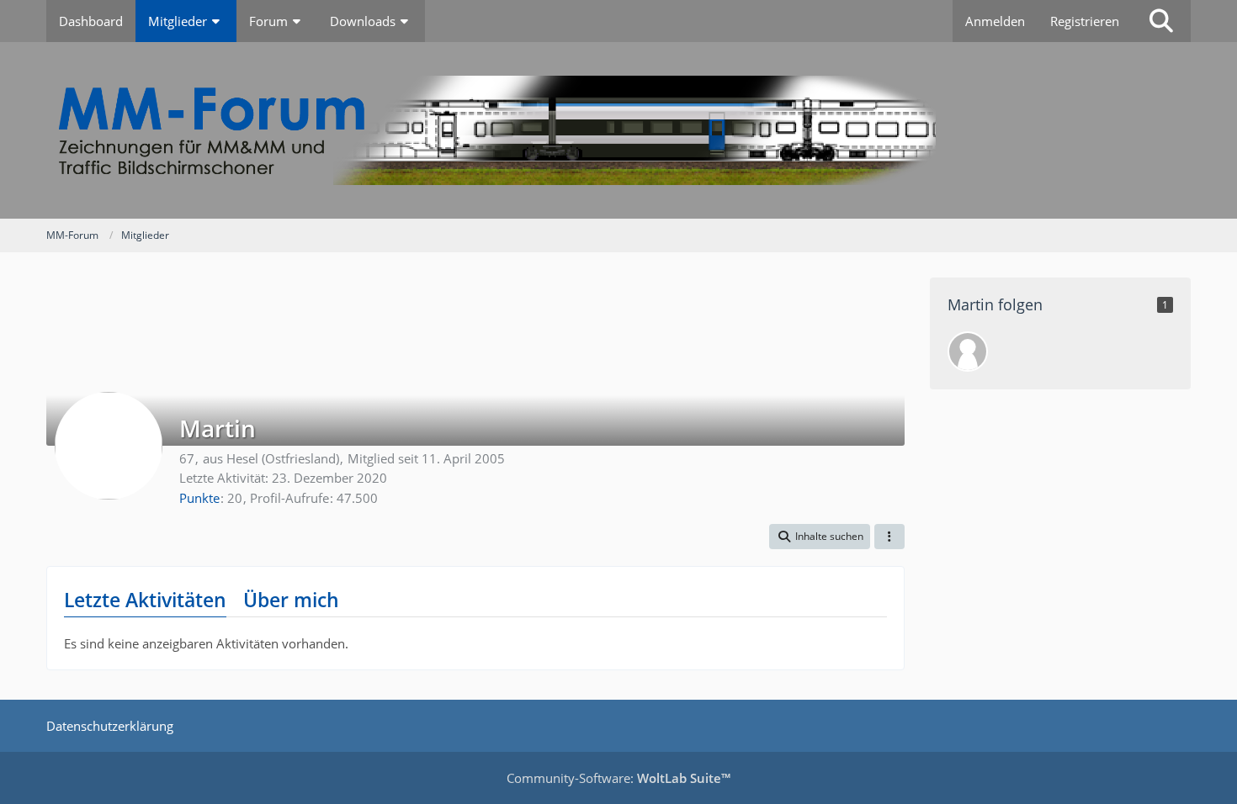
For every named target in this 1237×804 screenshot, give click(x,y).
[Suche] (1161, 21)
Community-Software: (618, 778)
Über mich (291, 599)
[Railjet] (968, 351)
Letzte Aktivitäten (145, 599)
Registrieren (1084, 21)
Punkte (199, 497)
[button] (819, 536)
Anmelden (995, 21)
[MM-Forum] (618, 130)
